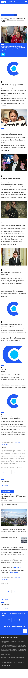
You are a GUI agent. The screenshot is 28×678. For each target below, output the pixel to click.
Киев (20, 587)
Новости (15, 442)
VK (21, 442)
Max (7, 444)
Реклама (15, 637)
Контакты (9, 637)
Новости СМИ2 (4, 485)
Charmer (8, 665)
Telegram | (3, 444)
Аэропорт (16, 587)
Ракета (6, 587)
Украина (11, 587)
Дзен (19, 442)
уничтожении (17, 567)
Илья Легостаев (18, 467)
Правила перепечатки (6, 662)
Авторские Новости (9, 467)
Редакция (3, 637)
